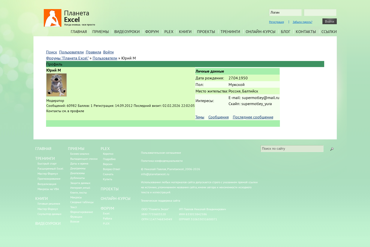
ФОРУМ (107, 208)
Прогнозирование (49, 178)
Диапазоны (77, 173)
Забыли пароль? (302, 21)
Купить (107, 179)
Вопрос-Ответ (111, 169)
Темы (199, 116)
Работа (107, 218)
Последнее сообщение (253, 116)
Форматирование (81, 212)
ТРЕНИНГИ (45, 158)
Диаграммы (78, 168)
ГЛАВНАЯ (43, 148)
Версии (108, 164)
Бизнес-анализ (79, 154)
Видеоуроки (127, 31)
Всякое (74, 221)
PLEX (168, 31)
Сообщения (218, 116)
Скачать (108, 174)
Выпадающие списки (84, 159)
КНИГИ (41, 198)
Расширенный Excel (50, 168)
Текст (73, 207)
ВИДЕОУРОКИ (48, 223)
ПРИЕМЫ (76, 148)
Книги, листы (78, 192)
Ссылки (329, 31)
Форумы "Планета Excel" (67, 57)
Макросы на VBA (48, 189)
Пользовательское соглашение (161, 153)
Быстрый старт (47, 163)
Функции (76, 217)
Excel (106, 213)
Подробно (109, 159)
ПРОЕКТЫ (110, 188)
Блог (285, 31)
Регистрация (276, 21)
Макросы (76, 197)
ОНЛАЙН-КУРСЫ (115, 198)
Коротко (108, 154)
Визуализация (47, 184)
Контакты (306, 31)
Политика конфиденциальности (162, 161)
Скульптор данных (49, 214)
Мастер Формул (48, 173)
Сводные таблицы (82, 202)
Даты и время (79, 163)
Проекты (206, 31)
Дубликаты (77, 178)
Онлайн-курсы (260, 31)
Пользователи (105, 57)
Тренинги (230, 31)
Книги (185, 31)
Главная (79, 31)
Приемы (100, 31)
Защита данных (80, 183)
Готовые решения (49, 203)
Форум (152, 31)
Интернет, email (80, 188)
